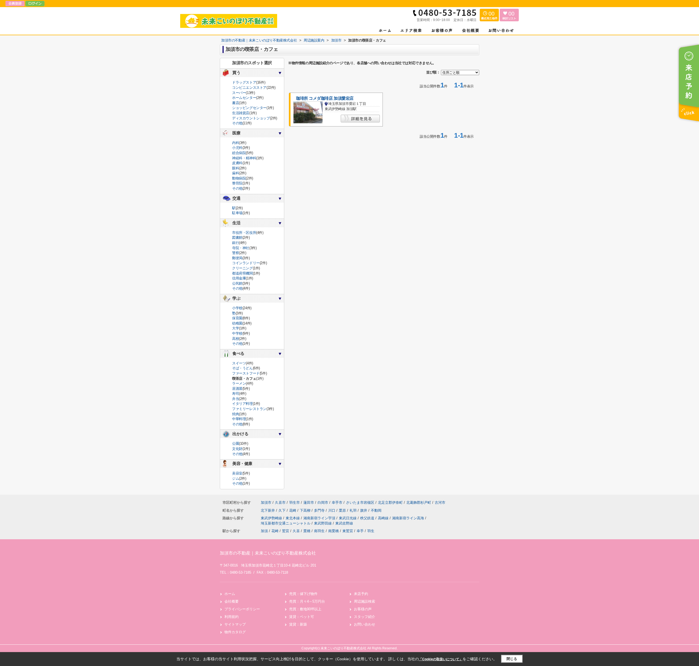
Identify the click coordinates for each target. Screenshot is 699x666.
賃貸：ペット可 (301, 617)
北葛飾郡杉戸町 (418, 502)
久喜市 (280, 502)
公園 (235, 443)
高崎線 (384, 518)
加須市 (266, 502)
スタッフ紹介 (364, 617)
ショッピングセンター (249, 108)
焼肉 (235, 414)
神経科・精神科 (244, 158)
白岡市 (323, 502)
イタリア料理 (242, 404)
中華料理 (239, 419)
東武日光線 (348, 518)
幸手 (360, 531)
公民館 (237, 283)
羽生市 (294, 502)
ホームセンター (244, 98)
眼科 (235, 168)
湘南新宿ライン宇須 (319, 518)
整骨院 (237, 183)
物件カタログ (235, 632)
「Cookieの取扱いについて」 (441, 659)
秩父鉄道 (367, 518)
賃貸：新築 (298, 624)
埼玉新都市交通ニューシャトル (286, 523)
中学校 (237, 333)
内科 (235, 143)
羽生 (370, 531)
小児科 (237, 148)
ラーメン (239, 383)
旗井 (364, 510)
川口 (332, 510)
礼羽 (354, 510)
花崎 (293, 510)
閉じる (512, 659)
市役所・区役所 (244, 233)
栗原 (343, 510)
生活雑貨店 (240, 113)
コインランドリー (246, 263)
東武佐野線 (344, 523)
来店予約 (361, 594)
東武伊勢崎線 (272, 518)
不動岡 (376, 510)
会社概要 (231, 601)
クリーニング (242, 268)
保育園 (237, 318)
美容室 (237, 473)
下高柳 (306, 510)
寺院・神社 (240, 248)
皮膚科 (237, 163)
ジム (235, 478)
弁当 (235, 399)
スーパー (239, 93)
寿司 (235, 393)
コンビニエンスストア (249, 88)
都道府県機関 (242, 273)
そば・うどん (242, 368)
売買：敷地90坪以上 (305, 609)
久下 (283, 510)
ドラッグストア (244, 82)
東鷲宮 (347, 531)
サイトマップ (235, 624)
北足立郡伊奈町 (390, 502)
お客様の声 (363, 609)
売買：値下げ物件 (303, 594)
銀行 (235, 243)
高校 (235, 339)
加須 (264, 531)
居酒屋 (237, 389)
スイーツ (239, 363)
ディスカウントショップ (251, 118)
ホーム (229, 594)
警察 (235, 253)
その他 (237, 123)
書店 (235, 103)
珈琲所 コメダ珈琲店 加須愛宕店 (325, 98)
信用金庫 (239, 278)
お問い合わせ (364, 624)
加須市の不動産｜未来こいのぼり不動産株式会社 (268, 553)
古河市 (440, 502)
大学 (235, 328)
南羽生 (319, 531)
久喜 (296, 531)
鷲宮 (285, 531)
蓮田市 (308, 502)
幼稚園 (237, 323)
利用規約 (231, 617)
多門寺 (320, 510)
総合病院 (239, 153)
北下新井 (268, 510)
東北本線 (293, 518)
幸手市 (337, 502)
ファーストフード (246, 373)
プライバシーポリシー (242, 609)
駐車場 (237, 213)
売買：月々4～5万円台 (307, 601)
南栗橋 (333, 531)
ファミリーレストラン (249, 409)
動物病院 (239, 178)
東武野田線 (323, 523)
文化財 (237, 449)
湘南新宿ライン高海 (408, 518)
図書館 (237, 237)
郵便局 (237, 258)
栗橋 (306, 531)
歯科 (235, 173)
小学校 (237, 308)
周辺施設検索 (364, 601)
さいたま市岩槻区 (360, 502)
